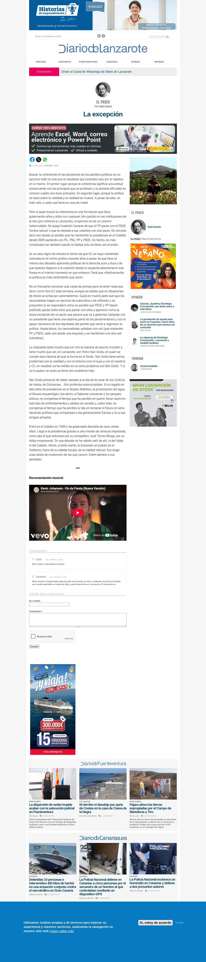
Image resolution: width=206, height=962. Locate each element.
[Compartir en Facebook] (32, 161)
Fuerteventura (88, 62)
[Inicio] (103, 53)
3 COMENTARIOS (150, 816)
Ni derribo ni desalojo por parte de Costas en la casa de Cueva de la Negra (103, 808)
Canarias (111, 62)
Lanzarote (64, 62)
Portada (41, 62)
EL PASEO (103, 102)
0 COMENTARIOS (48, 816)
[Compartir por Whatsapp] (45, 161)
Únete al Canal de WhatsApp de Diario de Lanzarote (96, 71)
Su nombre (34, 601)
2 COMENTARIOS (37, 166)
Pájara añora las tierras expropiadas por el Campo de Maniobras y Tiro (150, 808)
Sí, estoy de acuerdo (155, 923)
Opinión (135, 62)
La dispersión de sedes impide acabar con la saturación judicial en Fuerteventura (51, 808)
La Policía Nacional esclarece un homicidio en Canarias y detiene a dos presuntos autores (152, 883)
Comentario (35, 611)
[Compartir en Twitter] (38, 161)
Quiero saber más (62, 931)
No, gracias (179, 922)
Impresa (159, 62)
